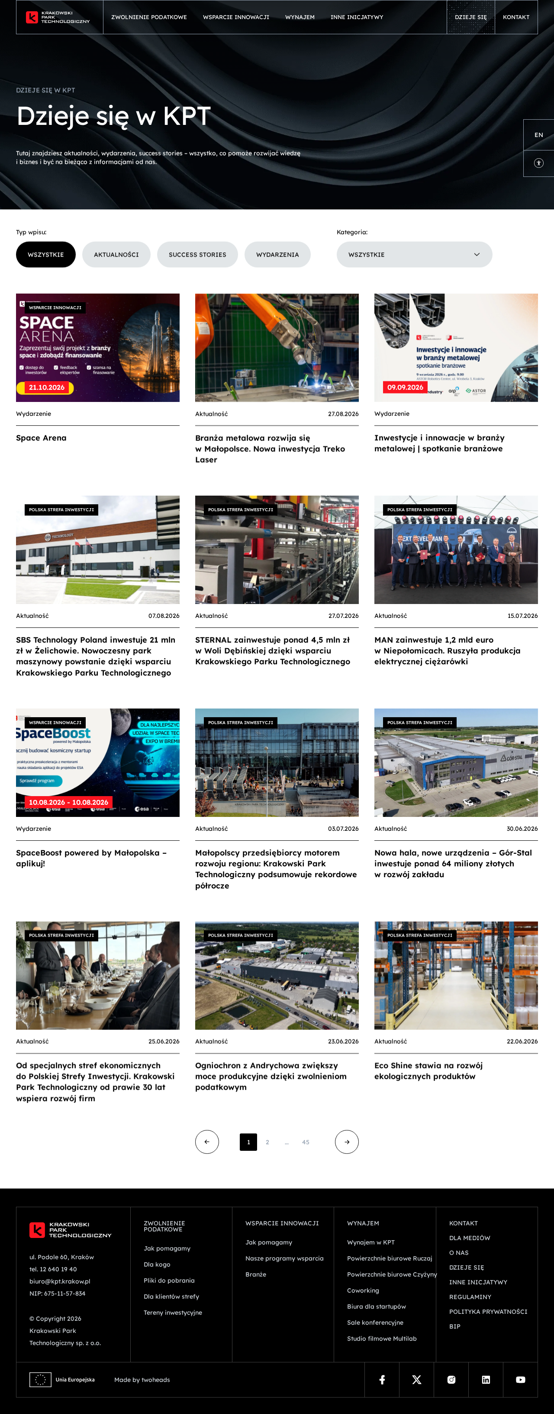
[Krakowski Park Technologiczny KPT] (59, 17)
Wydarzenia (277, 254)
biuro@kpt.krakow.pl (59, 1281)
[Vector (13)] (416, 1379)
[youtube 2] (520, 1379)
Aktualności (116, 254)
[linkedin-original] (486, 1379)
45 (305, 1142)
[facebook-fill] (382, 1379)
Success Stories (197, 254)
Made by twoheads (142, 1380)
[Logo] (73, 1230)
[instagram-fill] (451, 1379)
